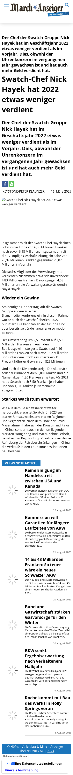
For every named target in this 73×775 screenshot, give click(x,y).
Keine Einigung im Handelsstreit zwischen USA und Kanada (43, 478)
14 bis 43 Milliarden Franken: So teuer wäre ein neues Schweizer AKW (44, 567)
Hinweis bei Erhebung (21, 770)
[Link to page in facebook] (5, 184)
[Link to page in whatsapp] (11, 184)
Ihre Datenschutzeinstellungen (38, 763)
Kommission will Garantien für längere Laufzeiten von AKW (47, 523)
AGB (50, 751)
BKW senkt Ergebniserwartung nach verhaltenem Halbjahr (44, 658)
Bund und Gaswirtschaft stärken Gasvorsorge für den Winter (47, 614)
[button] (67, 4)
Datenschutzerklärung (15, 756)
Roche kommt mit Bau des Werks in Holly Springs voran (47, 703)
